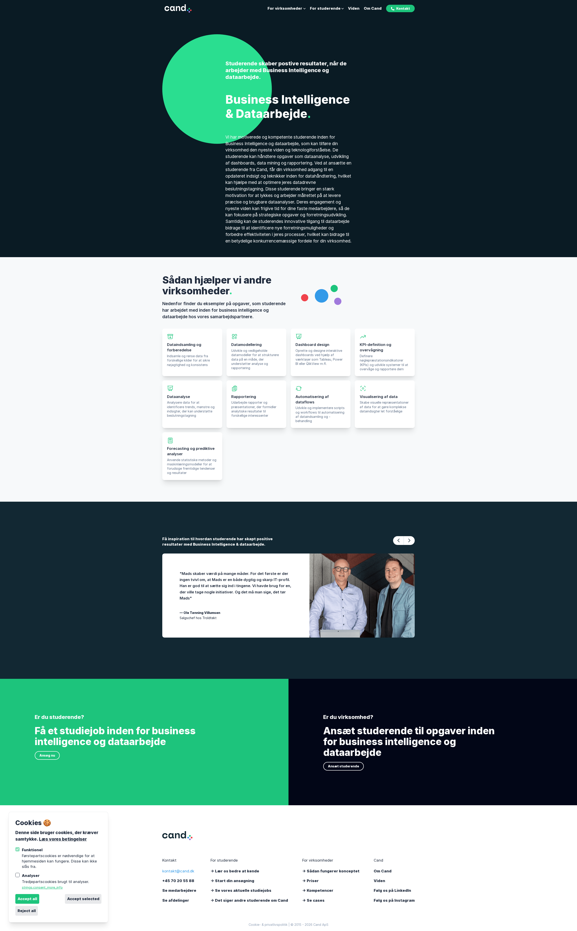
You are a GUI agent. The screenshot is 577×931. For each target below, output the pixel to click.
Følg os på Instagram (394, 900)
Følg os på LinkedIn (392, 890)
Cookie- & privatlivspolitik (268, 924)
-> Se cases (313, 900)
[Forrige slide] (398, 540)
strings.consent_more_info (42, 887)
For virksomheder (285, 8)
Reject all (27, 910)
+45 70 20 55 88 (178, 880)
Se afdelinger (175, 900)
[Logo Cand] (178, 8)
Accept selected (83, 899)
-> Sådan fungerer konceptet (330, 871)
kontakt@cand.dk (178, 871)
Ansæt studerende (343, 766)
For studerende (325, 8)
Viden (353, 8)
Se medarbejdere (179, 890)
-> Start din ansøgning (232, 880)
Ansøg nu (47, 755)
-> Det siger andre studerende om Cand (249, 900)
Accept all (27, 899)
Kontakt (403, 8)
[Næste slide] (409, 540)
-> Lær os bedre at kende (235, 871)
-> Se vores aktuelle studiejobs (241, 890)
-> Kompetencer (317, 890)
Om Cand (373, 8)
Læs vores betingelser (63, 839)
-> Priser (310, 880)
